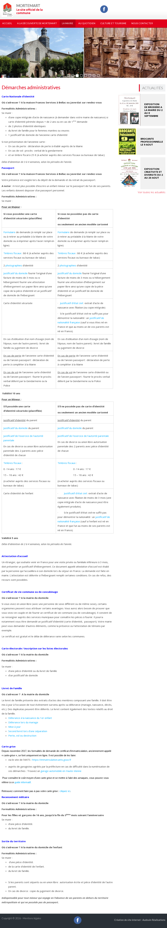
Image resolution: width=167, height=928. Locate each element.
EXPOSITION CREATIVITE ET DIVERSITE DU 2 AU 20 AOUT (153, 173)
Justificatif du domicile (15, 273)
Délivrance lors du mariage (23, 722)
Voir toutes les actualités (151, 192)
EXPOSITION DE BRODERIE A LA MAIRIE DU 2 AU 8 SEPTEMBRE (153, 109)
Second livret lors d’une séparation (27, 731)
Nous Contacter (142, 23)
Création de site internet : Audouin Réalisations (139, 919)
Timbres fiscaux (12, 253)
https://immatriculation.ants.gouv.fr (51, 759)
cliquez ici (65, 791)
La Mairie (67, 23)
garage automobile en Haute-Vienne (61, 771)
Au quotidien (86, 23)
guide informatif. (23, 782)
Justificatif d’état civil (71, 303)
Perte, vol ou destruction (22, 735)
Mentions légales (32, 918)
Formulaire (9, 232)
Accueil (7, 23)
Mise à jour (14, 726)
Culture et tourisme (113, 23)
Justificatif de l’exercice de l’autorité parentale (83, 435)
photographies (14, 265)
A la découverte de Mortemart (37, 23)
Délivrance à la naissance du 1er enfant (30, 718)
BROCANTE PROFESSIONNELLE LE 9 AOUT (152, 141)
